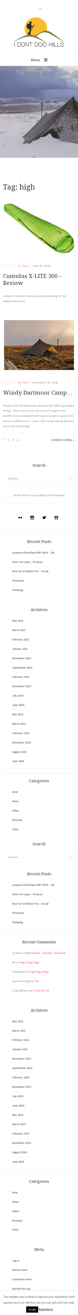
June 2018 (18, 761)
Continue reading (63, 440)
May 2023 (17, 620)
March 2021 (19, 630)
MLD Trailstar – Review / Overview (46, 953)
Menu (35, 59)
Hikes (15, 801)
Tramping (17, 590)
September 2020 (22, 667)
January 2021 (20, 649)
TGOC (15, 829)
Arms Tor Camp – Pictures (27, 562)
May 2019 (17, 714)
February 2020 (20, 677)
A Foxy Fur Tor (30, 981)
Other (15, 810)
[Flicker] (21, 518)
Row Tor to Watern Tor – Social (30, 571)
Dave (25, 265)
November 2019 (21, 686)
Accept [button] (32, 1309)
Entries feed (19, 1270)
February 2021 (20, 639)
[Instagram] (33, 518)
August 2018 (19, 752)
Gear (15, 792)
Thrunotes (18, 580)
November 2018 (21, 742)
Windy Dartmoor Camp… (37, 392)
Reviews (17, 820)
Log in (15, 1260)
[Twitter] (45, 518)
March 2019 (19, 723)
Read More (46, 1309)
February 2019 (20, 733)
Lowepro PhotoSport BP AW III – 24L (33, 552)
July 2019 (17, 695)
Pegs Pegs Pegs (30, 962)
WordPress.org (21, 1288)
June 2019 (18, 705)
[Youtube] (57, 518)
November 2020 (21, 658)
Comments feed (22, 1279)
